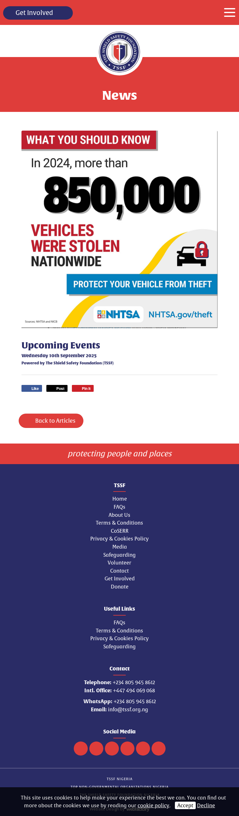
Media (119, 547)
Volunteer (119, 562)
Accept (185, 805)
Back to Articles (54, 420)
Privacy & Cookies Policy (119, 538)
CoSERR (120, 531)
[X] (112, 749)
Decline (206, 805)
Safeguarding (119, 555)
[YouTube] (127, 749)
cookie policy (153, 805)
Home (119, 499)
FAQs (119, 507)
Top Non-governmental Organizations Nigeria (120, 787)
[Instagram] (143, 749)
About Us (119, 515)
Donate (120, 586)
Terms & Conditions (119, 523)
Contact (119, 571)
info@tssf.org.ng (128, 709)
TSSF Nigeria (120, 779)
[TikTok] (81, 749)
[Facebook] (96, 749)
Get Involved (34, 12)
